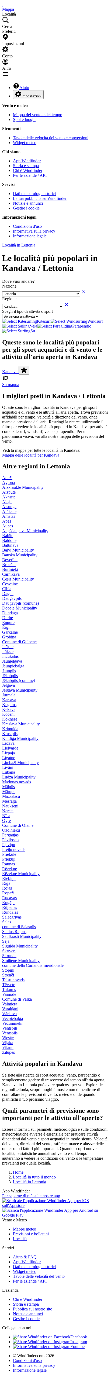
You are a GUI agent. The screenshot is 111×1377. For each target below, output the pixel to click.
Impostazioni (31, 96)
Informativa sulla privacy (34, 231)
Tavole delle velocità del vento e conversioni (50, 137)
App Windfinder (27, 161)
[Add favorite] (24, 370)
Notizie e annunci (28, 203)
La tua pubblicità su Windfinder (40, 198)
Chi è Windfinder (27, 170)
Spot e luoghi (24, 119)
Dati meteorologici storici (34, 193)
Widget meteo (24, 142)
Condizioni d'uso (27, 226)
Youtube (77, 1346)
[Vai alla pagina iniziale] (2, 4)
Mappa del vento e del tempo (37, 114)
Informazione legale (30, 236)
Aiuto (24, 87)
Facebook (78, 1337)
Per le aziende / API (30, 175)
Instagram (78, 1341)
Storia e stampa (26, 165)
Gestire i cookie (26, 208)
